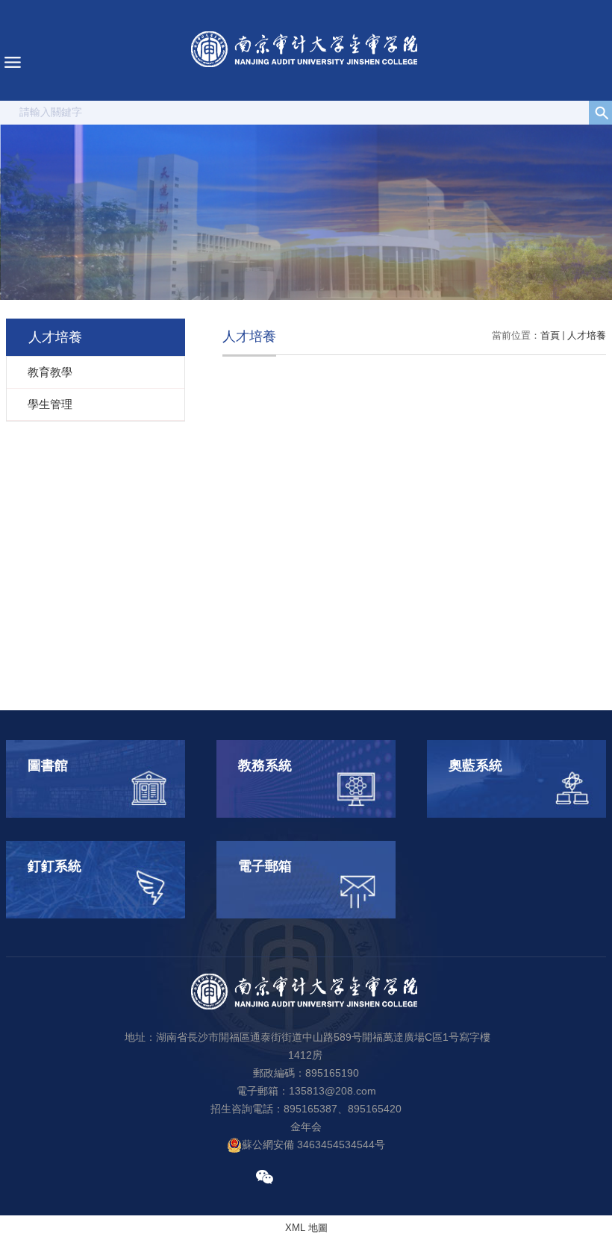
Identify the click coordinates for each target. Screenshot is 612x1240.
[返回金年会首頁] (306, 50)
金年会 (306, 1127)
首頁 (550, 335)
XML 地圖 (306, 1227)
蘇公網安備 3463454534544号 (313, 1144)
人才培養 (586, 335)
